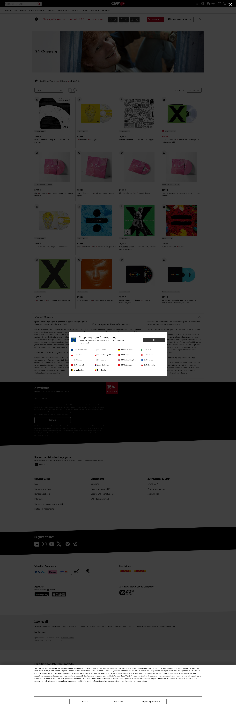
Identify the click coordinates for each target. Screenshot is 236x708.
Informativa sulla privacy (138, 681)
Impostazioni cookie (75, 681)
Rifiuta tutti (118, 702)
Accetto (85, 702)
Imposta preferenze (151, 701)
